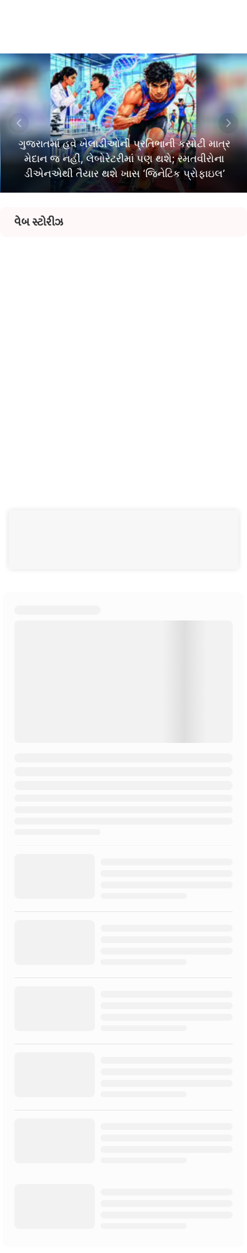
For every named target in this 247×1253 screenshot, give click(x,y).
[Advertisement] (123, 360)
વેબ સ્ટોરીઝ (38, 222)
